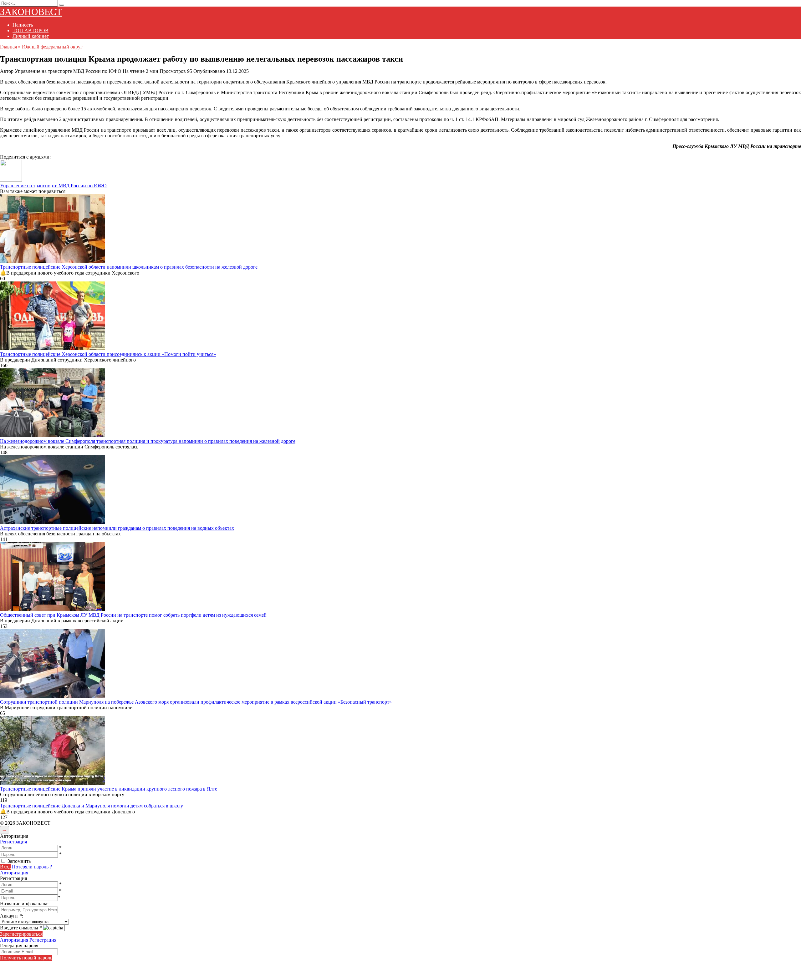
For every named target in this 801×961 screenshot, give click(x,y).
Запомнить (19, 861)
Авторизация (14, 872)
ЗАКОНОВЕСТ (31, 12)
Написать (23, 25)
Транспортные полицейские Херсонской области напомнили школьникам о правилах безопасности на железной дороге (129, 267)
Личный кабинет (31, 36)
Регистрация (13, 841)
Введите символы (21, 927)
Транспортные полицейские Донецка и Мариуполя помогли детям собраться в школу (91, 805)
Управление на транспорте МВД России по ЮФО (53, 185)
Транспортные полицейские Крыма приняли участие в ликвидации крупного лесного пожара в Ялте (108, 789)
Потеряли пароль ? (32, 866)
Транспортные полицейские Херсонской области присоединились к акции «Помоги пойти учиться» (108, 354)
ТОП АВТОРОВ (30, 30)
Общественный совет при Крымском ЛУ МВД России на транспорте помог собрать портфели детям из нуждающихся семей (133, 615)
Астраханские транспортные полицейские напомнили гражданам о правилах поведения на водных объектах (117, 528)
